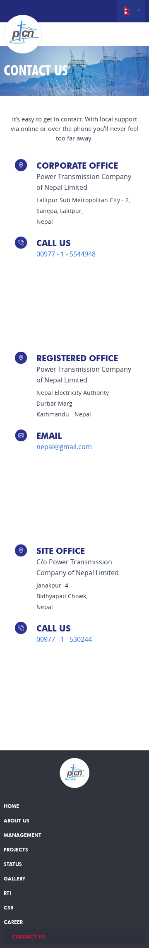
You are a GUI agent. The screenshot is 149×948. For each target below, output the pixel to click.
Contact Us (28, 936)
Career (13, 922)
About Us (16, 820)
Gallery (14, 878)
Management (22, 835)
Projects (16, 849)
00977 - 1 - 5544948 (66, 254)
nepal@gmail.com (64, 446)
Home (11, 806)
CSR (8, 907)
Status (13, 864)
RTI (7, 893)
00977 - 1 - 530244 (64, 639)
